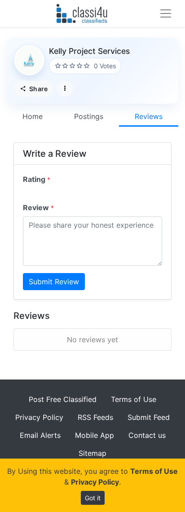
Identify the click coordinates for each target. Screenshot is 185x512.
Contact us (147, 435)
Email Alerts (40, 435)
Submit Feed (149, 417)
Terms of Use (133, 399)
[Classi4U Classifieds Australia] (83, 13)
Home (32, 116)
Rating (36, 179)
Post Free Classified (63, 399)
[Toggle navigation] (166, 13)
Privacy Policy (39, 417)
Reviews (149, 116)
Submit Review (54, 281)
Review (38, 207)
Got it (93, 498)
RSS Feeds (95, 417)
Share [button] (38, 89)
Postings (88, 116)
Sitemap (92, 453)
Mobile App (94, 435)
